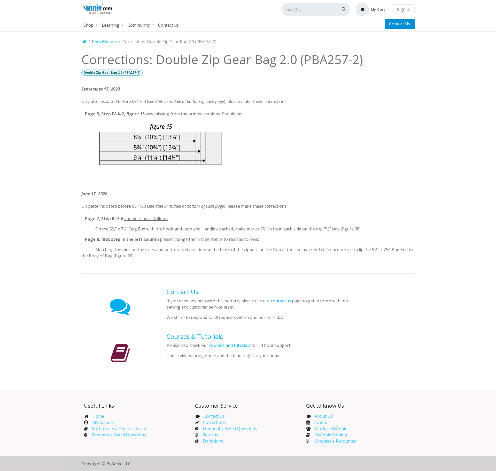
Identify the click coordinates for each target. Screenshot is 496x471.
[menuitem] (90, 25)
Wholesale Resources (335, 441)
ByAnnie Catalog (331, 435)
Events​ (320, 422)
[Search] (343, 9)
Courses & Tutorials (195, 336)
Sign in (403, 9)
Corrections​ (214, 422)
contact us (281, 301)
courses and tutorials (229, 345)
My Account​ (103, 422)
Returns (210, 435)
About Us (324, 416)
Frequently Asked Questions (119, 435)
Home (98, 416)
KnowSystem (104, 41)
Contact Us (399, 24)
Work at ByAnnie (331, 428)
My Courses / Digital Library (117, 428)
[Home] (84, 41)
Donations (213, 441)
